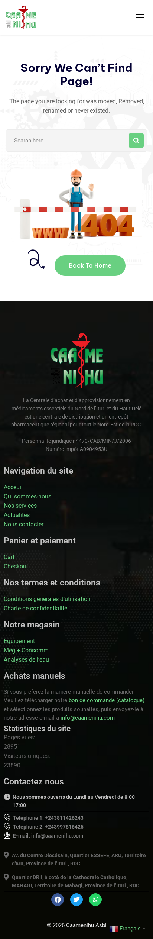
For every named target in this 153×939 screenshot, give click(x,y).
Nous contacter (23, 524)
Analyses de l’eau (26, 659)
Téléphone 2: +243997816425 (48, 827)
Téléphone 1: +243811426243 (48, 818)
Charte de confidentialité (35, 608)
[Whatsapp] (95, 899)
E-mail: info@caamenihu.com (48, 836)
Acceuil (13, 487)
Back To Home (90, 265)
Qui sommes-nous (27, 496)
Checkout (16, 566)
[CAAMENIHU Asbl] (21, 17)
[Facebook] (57, 899)
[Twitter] (76, 899)
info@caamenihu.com (88, 717)
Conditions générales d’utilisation (47, 599)
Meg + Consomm (26, 650)
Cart (9, 557)
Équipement (19, 641)
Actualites (17, 515)
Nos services (20, 505)
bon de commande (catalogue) (106, 700)
